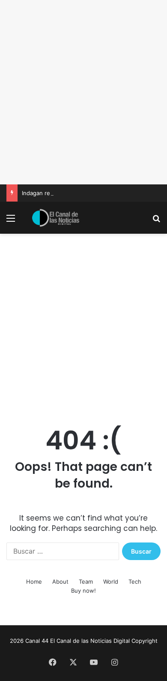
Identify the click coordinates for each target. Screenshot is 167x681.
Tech (134, 581)
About (60, 581)
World (110, 581)
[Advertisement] (83, 92)
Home (34, 581)
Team (86, 581)
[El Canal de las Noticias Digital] (55, 218)
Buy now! (83, 590)
